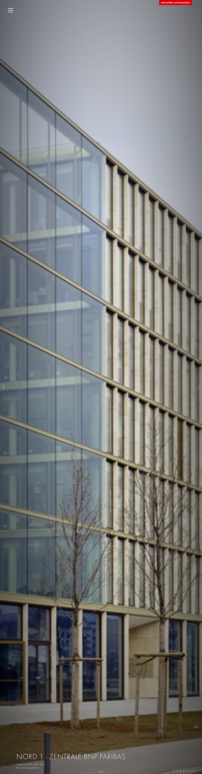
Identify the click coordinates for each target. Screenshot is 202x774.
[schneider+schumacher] (175, 2)
